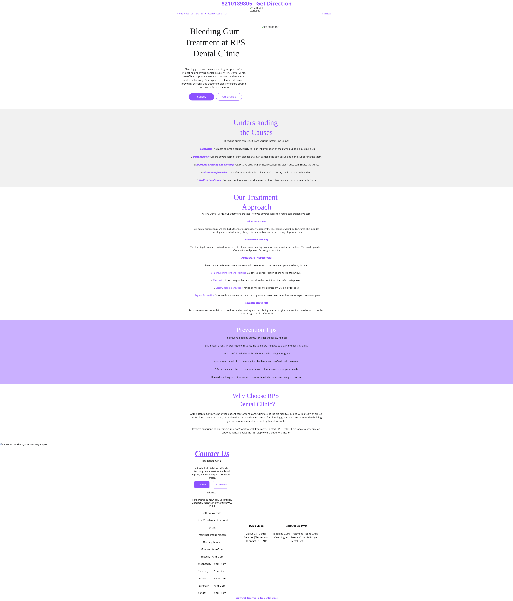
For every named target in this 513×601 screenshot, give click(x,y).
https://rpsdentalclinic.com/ (212, 520)
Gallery (211, 13)
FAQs (264, 541)
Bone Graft (311, 533)
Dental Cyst (296, 541)
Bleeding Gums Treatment (288, 533)
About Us (188, 13)
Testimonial (261, 537)
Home (180, 13)
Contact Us (222, 13)
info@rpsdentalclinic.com (212, 534)
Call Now (326, 13)
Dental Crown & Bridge (304, 537)
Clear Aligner (281, 537)
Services (199, 13)
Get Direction (229, 96)
